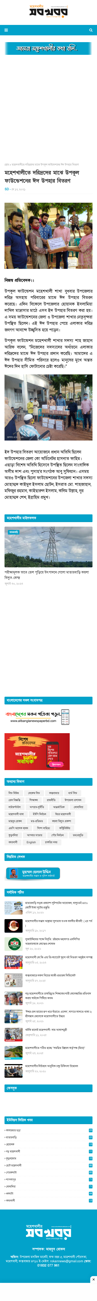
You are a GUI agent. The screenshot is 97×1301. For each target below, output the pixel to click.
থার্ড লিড (72, 793)
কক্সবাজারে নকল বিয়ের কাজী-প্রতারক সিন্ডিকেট (50, 975)
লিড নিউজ (14, 793)
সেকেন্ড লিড (34, 793)
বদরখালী (13, 842)
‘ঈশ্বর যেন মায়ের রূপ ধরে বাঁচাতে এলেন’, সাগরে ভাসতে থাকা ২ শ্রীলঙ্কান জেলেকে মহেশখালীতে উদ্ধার (58, 1014)
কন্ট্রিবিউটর (64, 828)
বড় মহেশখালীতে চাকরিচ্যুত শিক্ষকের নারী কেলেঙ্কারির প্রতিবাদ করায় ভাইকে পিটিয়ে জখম (58, 996)
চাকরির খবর (51, 842)
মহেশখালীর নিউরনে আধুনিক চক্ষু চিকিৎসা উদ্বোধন (51, 1066)
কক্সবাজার (54, 793)
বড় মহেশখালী (49, 1151)
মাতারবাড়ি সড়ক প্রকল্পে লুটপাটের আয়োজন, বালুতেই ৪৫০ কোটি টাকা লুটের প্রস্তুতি (56, 905)
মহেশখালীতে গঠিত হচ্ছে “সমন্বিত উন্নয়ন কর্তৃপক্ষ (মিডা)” (55, 1048)
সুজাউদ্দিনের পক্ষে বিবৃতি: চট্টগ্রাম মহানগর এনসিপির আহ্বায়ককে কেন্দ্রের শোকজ (52, 941)
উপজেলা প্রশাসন (73, 800)
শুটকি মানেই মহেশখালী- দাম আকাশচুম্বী (46, 1030)
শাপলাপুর (49, 1179)
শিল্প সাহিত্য (43, 828)
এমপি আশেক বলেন (18, 828)
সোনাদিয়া (78, 807)
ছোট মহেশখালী (49, 1165)
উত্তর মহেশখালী (63, 814)
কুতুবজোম (49, 1158)
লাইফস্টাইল (15, 807)
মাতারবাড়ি (49, 1137)
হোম (7, 164)
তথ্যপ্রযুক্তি (78, 835)
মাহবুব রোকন (15, 821)
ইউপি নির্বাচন (39, 814)
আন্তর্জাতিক (59, 807)
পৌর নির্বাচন (57, 835)
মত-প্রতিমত (37, 821)
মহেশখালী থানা (16, 814)
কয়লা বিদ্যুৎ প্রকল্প (61, 821)
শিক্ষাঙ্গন (34, 800)
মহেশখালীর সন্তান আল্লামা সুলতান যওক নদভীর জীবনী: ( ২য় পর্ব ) (58, 923)
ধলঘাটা (49, 1193)
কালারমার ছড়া (49, 1130)
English (31, 842)
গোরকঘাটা (49, 1172)
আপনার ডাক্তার (34, 835)
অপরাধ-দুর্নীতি (37, 807)
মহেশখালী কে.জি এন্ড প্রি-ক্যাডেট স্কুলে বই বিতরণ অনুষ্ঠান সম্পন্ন (58, 957)
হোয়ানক (49, 1144)
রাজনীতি (51, 800)
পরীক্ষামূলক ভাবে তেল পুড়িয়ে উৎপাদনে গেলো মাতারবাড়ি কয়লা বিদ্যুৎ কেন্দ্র (47, 575)
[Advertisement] (48, 107)
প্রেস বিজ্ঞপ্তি (14, 800)
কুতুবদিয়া (13, 835)
